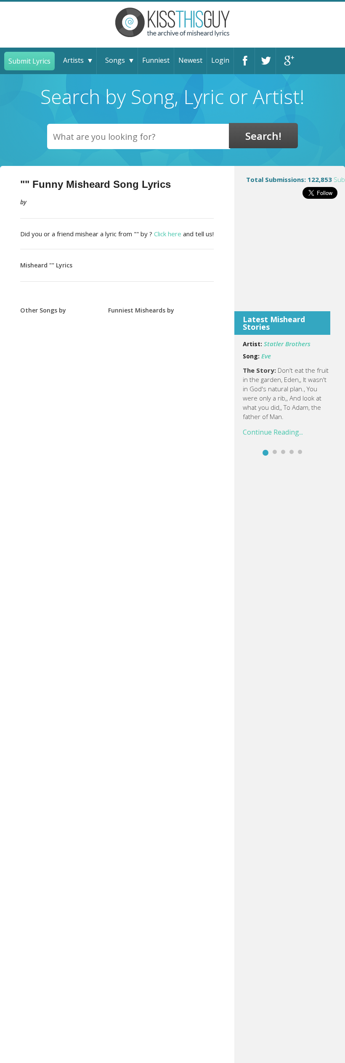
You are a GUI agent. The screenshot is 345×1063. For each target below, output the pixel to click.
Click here (167, 234)
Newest (190, 60)
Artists (73, 60)
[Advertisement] (290, 261)
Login (220, 60)
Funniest (156, 60)
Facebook (244, 61)
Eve (266, 356)
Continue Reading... (273, 432)
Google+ (286, 61)
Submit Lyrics (29, 61)
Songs (115, 60)
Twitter (265, 61)
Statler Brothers (287, 343)
